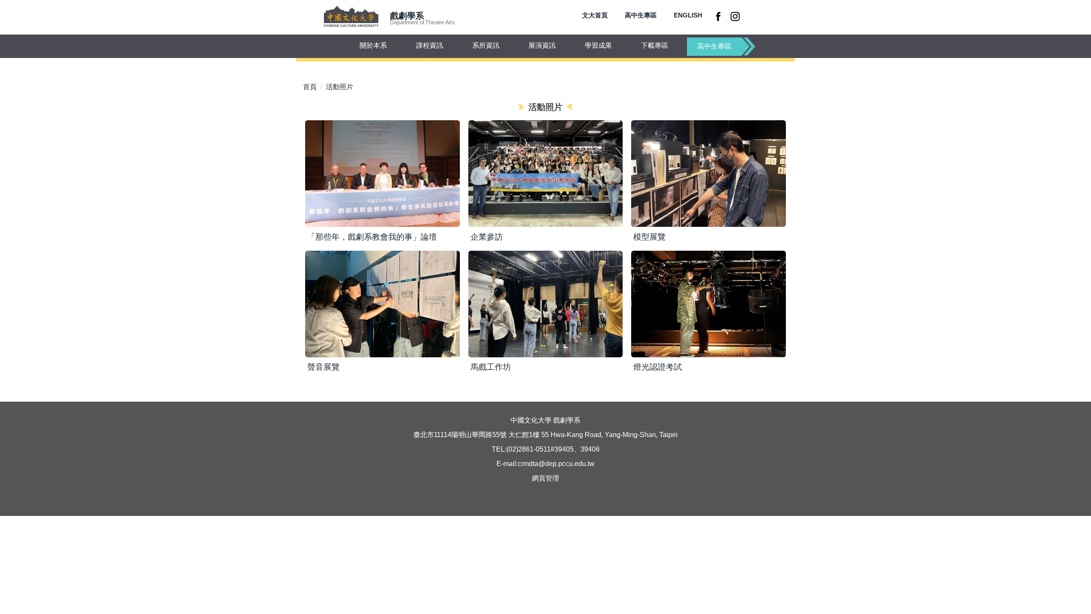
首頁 (310, 86)
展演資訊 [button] (542, 45)
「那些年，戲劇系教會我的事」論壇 (372, 236)
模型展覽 (649, 236)
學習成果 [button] (598, 45)
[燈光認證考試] (708, 304)
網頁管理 (545, 478)
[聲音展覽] (382, 304)
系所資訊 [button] (485, 45)
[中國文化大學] (351, 16)
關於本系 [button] (373, 45)
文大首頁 (595, 15)
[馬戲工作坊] (545, 304)
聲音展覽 (323, 366)
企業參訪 (486, 236)
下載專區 (654, 45)
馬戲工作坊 (490, 366)
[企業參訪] (545, 173)
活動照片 (339, 86)
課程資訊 (429, 45)
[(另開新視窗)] (719, 16)
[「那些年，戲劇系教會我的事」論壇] (382, 173)
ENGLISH (688, 15)
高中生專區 (641, 15)
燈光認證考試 (657, 366)
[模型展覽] (708, 173)
